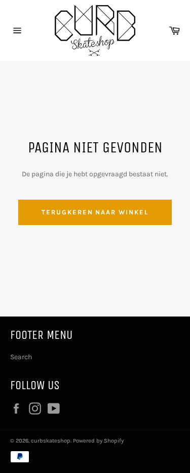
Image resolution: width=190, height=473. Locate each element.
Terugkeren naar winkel (95, 212)
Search (21, 357)
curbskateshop (50, 440)
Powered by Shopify (98, 440)
